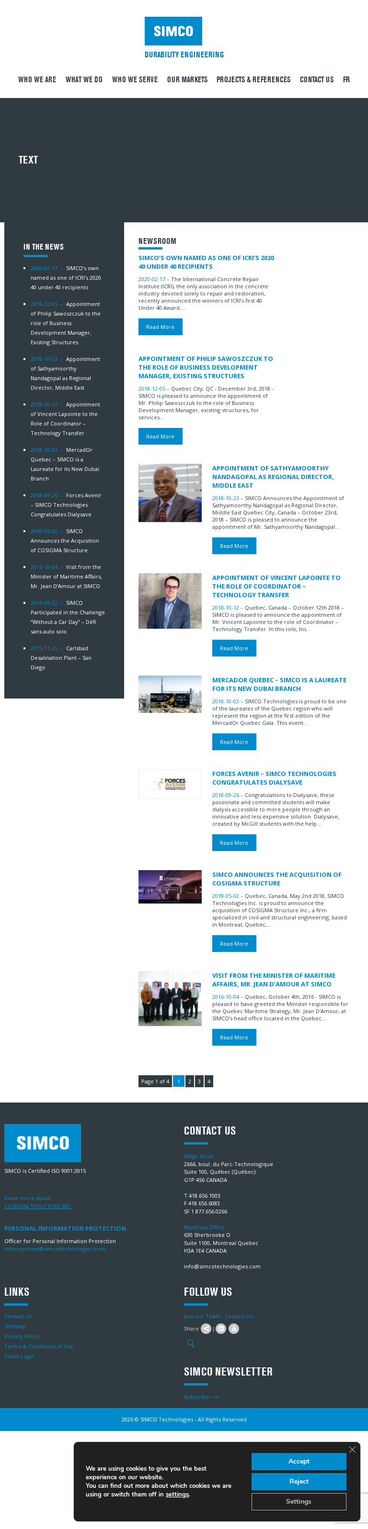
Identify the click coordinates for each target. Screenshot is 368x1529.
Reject (299, 1481)
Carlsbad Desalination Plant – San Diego (61, 657)
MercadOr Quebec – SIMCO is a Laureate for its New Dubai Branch (279, 684)
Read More (160, 326)
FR (346, 79)
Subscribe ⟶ (201, 1396)
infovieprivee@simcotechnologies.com (54, 1248)
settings (177, 1494)
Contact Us (317, 79)
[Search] (191, 1344)
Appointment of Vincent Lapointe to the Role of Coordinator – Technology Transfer (276, 586)
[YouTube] (234, 1328)
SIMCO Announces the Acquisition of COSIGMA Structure (65, 540)
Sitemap (14, 1326)
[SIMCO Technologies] (184, 31)
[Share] (206, 1328)
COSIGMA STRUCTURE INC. (38, 1206)
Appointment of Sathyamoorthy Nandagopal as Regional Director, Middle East (273, 477)
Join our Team (202, 1316)
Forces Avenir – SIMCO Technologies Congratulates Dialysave (66, 504)
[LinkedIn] (221, 1328)
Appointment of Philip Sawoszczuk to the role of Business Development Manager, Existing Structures (66, 323)
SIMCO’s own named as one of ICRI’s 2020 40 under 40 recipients (66, 277)
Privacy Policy (22, 1336)
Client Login (19, 1356)
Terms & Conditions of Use (38, 1346)
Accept (299, 1461)
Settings (298, 1501)
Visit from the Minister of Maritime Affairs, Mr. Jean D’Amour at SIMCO (66, 576)
